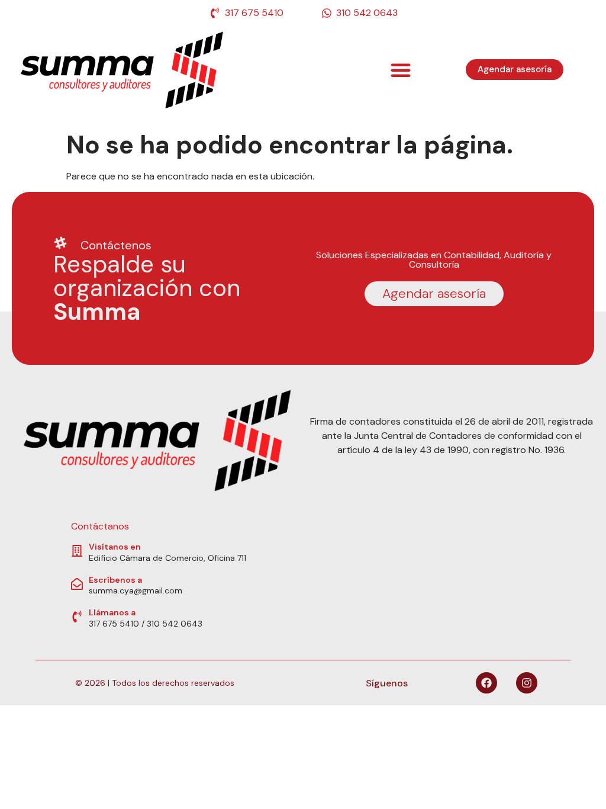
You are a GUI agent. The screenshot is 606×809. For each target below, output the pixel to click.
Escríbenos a (115, 579)
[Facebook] (486, 683)
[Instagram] (526, 683)
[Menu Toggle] (400, 70)
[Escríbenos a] (77, 584)
